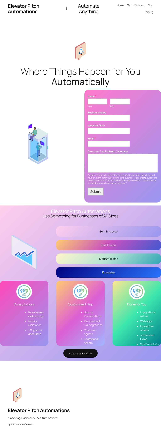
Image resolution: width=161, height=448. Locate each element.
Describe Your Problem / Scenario (108, 151)
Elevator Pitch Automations (23, 9)
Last (112, 106)
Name (92, 96)
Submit (95, 191)
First (90, 106)
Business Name (97, 112)
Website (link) (96, 125)
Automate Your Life (80, 353)
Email (92, 138)
